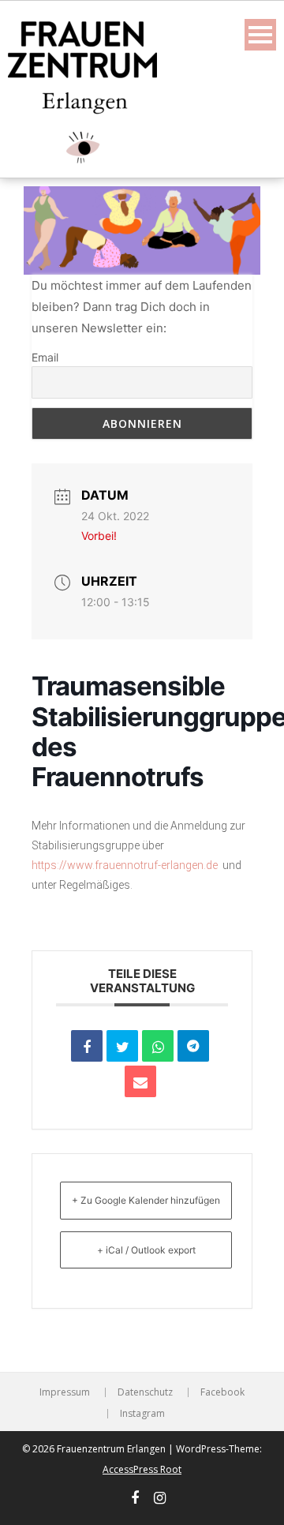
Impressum (64, 1392)
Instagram (142, 1413)
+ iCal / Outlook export (146, 1250)
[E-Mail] (140, 1081)
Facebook (222, 1392)
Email (45, 357)
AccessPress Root (142, 1469)
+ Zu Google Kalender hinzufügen (146, 1200)
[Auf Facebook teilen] (87, 1046)
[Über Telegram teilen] (193, 1046)
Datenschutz (145, 1392)
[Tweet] (122, 1046)
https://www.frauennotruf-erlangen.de (125, 865)
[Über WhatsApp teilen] (158, 1046)
